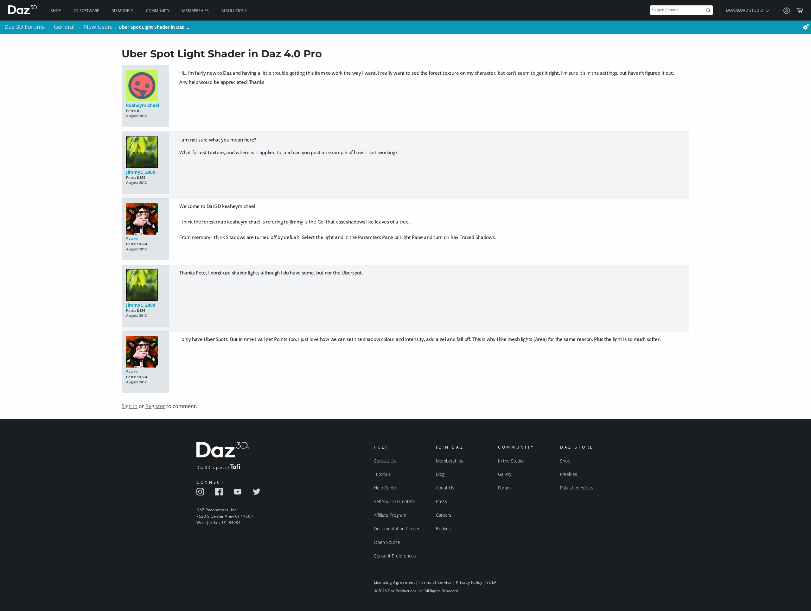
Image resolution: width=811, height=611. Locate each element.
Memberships (195, 10)
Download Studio (745, 10)
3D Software (86, 10)
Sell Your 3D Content (394, 501)
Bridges (443, 529)
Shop (56, 10)
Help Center (386, 488)
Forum (504, 488)
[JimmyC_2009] (145, 152)
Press (441, 501)
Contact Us (385, 461)
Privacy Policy (469, 582)
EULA (491, 582)
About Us (445, 488)
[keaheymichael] (145, 86)
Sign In (129, 406)
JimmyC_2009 (140, 172)
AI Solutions (234, 10)
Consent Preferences (395, 556)
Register (155, 406)
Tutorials (382, 474)
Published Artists (576, 488)
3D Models (122, 10)
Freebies (568, 474)
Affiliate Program (390, 515)
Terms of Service (435, 582)
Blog (440, 474)
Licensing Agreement (394, 582)
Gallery (504, 474)
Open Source (387, 542)
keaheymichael (142, 105)
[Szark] (145, 219)
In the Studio (511, 461)
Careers (443, 515)
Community (157, 10)
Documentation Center (396, 529)
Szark (132, 239)
